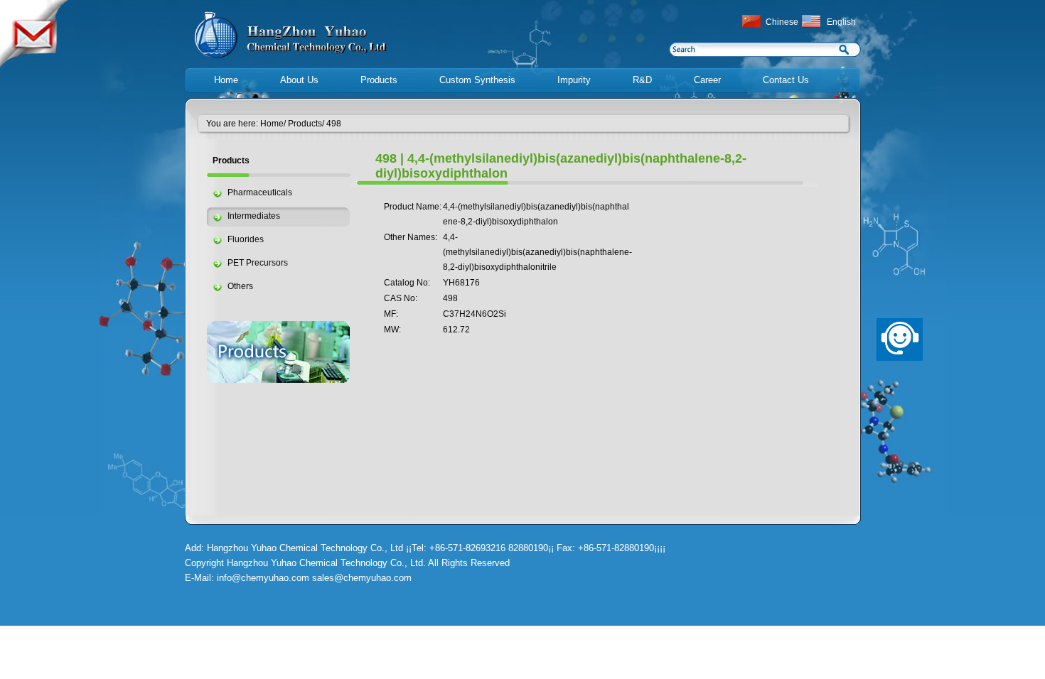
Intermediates (253, 216)
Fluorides (245, 239)
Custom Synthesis (477, 80)
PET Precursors (257, 263)
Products (378, 80)
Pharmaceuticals (259, 192)
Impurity (574, 80)
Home (226, 80)
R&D (642, 80)
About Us (299, 80)
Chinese (782, 22)
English (841, 22)
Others (240, 286)
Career (707, 80)
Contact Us (786, 80)
